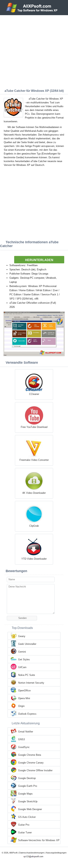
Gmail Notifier (25, 731)
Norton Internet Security (31, 682)
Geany (21, 636)
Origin (21, 706)
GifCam (22, 667)
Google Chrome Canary (31, 762)
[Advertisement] (34, 51)
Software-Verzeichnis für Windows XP (39, 840)
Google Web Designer (30, 809)
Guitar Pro (23, 824)
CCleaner (34, 394)
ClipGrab (34, 525)
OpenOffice (24, 690)
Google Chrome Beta (29, 754)
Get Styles (24, 659)
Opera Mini (24, 698)
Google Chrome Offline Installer (35, 770)
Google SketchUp (27, 801)
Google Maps (25, 793)
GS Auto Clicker (27, 817)
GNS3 (21, 739)
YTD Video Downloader (34, 558)
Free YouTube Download (34, 427)
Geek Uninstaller (27, 644)
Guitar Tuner (25, 832)
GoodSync (24, 747)
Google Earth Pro (27, 786)
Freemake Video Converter (34, 460)
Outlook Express (27, 713)
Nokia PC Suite (26, 675)
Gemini (22, 651)
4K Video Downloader (34, 492)
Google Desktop (27, 778)
